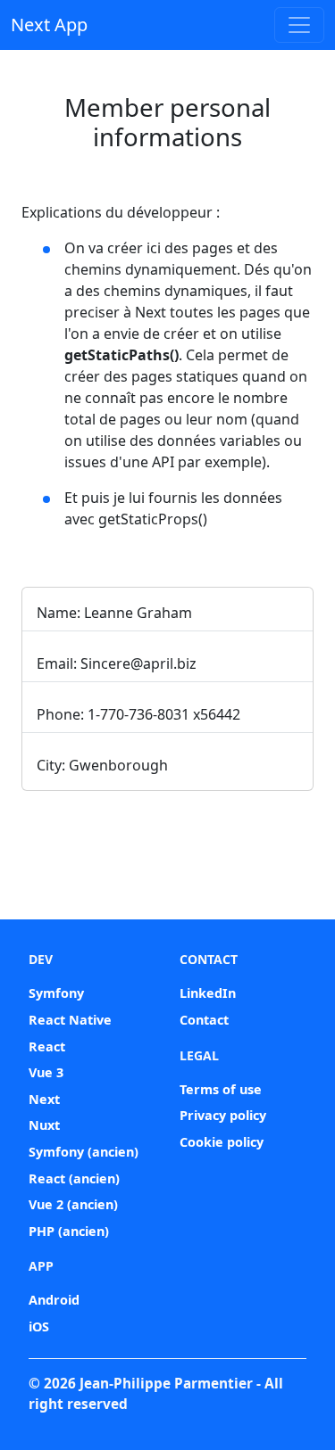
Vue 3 (46, 1072)
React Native (70, 1019)
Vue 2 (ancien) (73, 1204)
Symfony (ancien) (83, 1151)
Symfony (56, 993)
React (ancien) (74, 1178)
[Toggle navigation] (299, 25)
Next (44, 1099)
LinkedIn (208, 993)
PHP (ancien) (69, 1231)
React (47, 1046)
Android (54, 1299)
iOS (39, 1326)
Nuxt (44, 1124)
